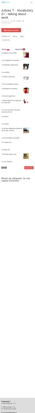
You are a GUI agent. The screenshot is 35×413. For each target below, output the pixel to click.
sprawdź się (6, 40)
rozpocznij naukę (12, 30)
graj (23, 36)
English (4, 167)
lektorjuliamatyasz (6, 23)
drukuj (15, 36)
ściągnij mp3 (6, 36)
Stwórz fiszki (28, 168)
